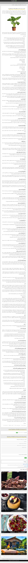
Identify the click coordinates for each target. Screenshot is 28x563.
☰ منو (26, 2)
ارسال (25, 457)
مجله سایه (25, 466)
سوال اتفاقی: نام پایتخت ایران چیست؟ (23, 454)
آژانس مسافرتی (24, 464)
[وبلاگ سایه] (14, 1)
